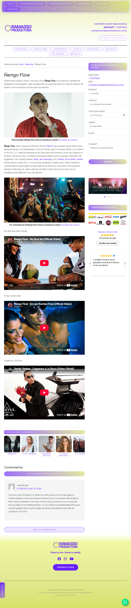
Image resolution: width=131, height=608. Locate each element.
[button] (125, 263)
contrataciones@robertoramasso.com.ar (109, 30)
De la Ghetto (70, 159)
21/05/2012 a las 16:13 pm (29, 488)
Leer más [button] (97, 272)
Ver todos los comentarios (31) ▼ (44, 474)
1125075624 (121, 27)
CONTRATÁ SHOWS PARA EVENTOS (110, 24)
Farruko (60, 159)
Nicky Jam (38, 159)
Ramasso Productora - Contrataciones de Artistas (18, 28)
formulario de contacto (68, 140)
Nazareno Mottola (46, 455)
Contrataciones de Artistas (73, 590)
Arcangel (48, 159)
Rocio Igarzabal (29, 454)
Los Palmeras (81, 454)
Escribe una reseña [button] (108, 243)
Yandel (80, 159)
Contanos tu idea (65, 567)
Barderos (12, 454)
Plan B (49, 146)
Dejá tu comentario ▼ (44, 530)
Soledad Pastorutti (64, 455)
